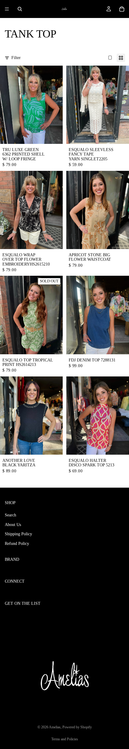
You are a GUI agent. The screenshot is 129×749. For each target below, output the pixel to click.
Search (10, 515)
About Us (13, 524)
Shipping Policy (18, 534)
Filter (16, 57)
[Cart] (121, 9)
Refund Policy (17, 543)
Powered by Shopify (77, 727)
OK (118, 616)
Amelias (55, 727)
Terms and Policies (64, 739)
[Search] (19, 9)
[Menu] (7, 9)
